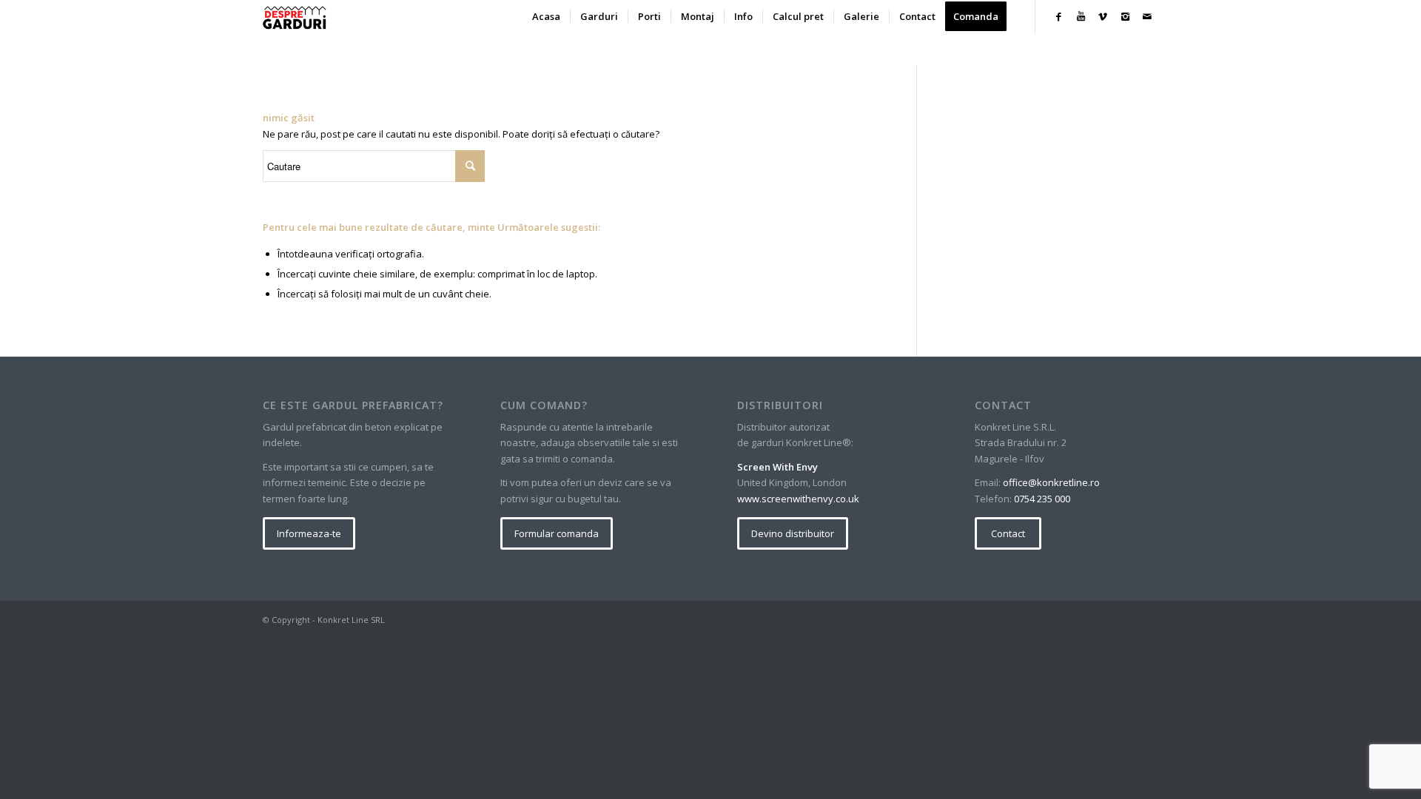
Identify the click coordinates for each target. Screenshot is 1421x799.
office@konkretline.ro (1051, 482)
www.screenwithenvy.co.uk (798, 498)
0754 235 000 (1042, 498)
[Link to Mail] (1147, 16)
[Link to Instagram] (1125, 16)
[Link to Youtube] (1080, 16)
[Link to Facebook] (1058, 16)
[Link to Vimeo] (1103, 16)
